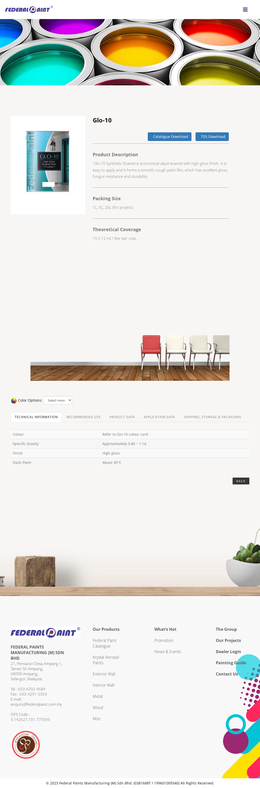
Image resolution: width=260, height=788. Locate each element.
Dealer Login (228, 651)
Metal (98, 696)
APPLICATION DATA (159, 417)
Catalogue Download (169, 136)
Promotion (163, 640)
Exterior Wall (104, 674)
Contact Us (227, 674)
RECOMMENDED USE (84, 417)
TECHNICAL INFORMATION (36, 417)
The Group (226, 629)
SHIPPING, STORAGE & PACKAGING (212, 417)
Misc (97, 718)
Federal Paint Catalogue (104, 643)
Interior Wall (104, 685)
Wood (98, 707)
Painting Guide (231, 663)
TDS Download (212, 136)
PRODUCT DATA (122, 417)
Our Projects (228, 640)
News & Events (167, 651)
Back (241, 481)
